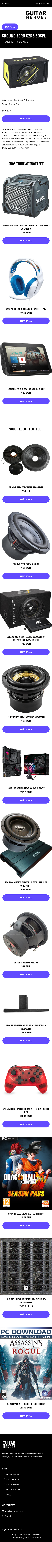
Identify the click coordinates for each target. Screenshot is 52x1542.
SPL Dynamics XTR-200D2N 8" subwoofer (26, 717)
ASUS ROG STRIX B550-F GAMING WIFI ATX (26, 788)
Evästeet (36, 1534)
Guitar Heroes (12, 1474)
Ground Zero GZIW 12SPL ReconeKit (26, 487)
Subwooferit (29, 100)
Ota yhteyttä (24, 1534)
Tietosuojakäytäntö (20, 1537)
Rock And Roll (12, 1484)
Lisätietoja (26, 118)
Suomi (7, 4)
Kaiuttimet (18, 100)
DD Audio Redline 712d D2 (26, 962)
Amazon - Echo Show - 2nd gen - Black (26, 389)
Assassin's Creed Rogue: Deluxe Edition (26, 1403)
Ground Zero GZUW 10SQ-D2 (26, 564)
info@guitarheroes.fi (42, 4)
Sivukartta (36, 1537)
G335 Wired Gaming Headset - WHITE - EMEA (26, 308)
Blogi (8, 1494)
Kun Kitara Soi (12, 1479)
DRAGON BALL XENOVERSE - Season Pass (26, 1213)
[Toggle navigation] (5, 15)
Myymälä (10, 27)
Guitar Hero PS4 (13, 1489)
